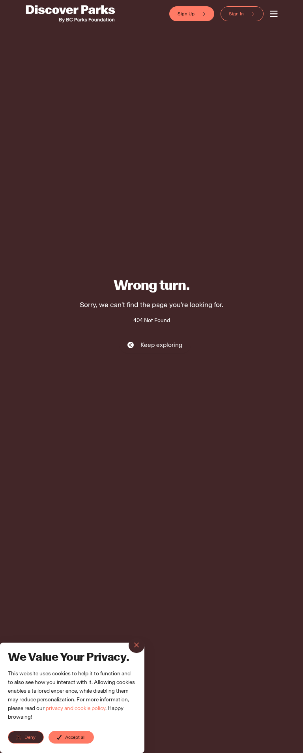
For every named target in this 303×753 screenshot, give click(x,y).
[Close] (136, 645)
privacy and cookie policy (75, 708)
